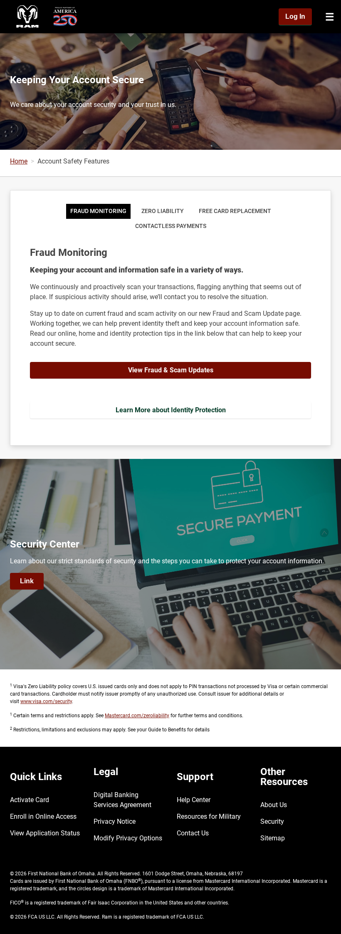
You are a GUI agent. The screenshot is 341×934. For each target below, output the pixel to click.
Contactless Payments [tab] (170, 226)
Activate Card (29, 800)
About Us (273, 805)
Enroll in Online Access (43, 816)
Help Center (193, 800)
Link (27, 581)
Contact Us (193, 833)
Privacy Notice (115, 821)
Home (18, 161)
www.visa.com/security (46, 701)
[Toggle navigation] (329, 16)
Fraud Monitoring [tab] (98, 211)
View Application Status (45, 833)
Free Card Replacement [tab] (235, 211)
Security (272, 821)
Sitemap (272, 838)
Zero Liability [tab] (162, 211)
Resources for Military (209, 816)
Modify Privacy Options (128, 838)
